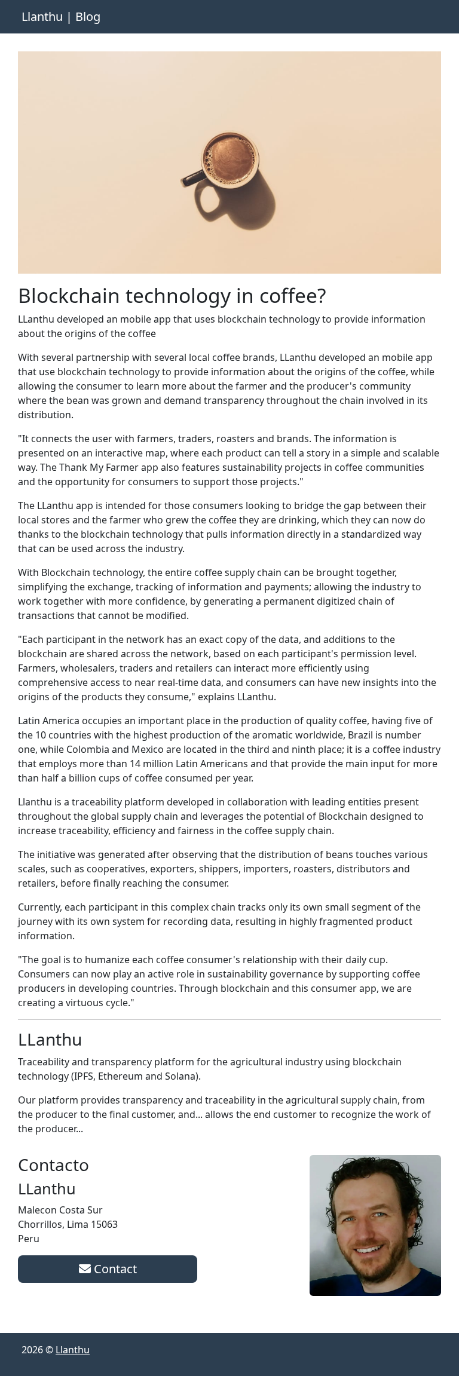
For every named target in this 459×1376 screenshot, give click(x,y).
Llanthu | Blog (61, 16)
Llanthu (73, 1349)
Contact (114, 1269)
